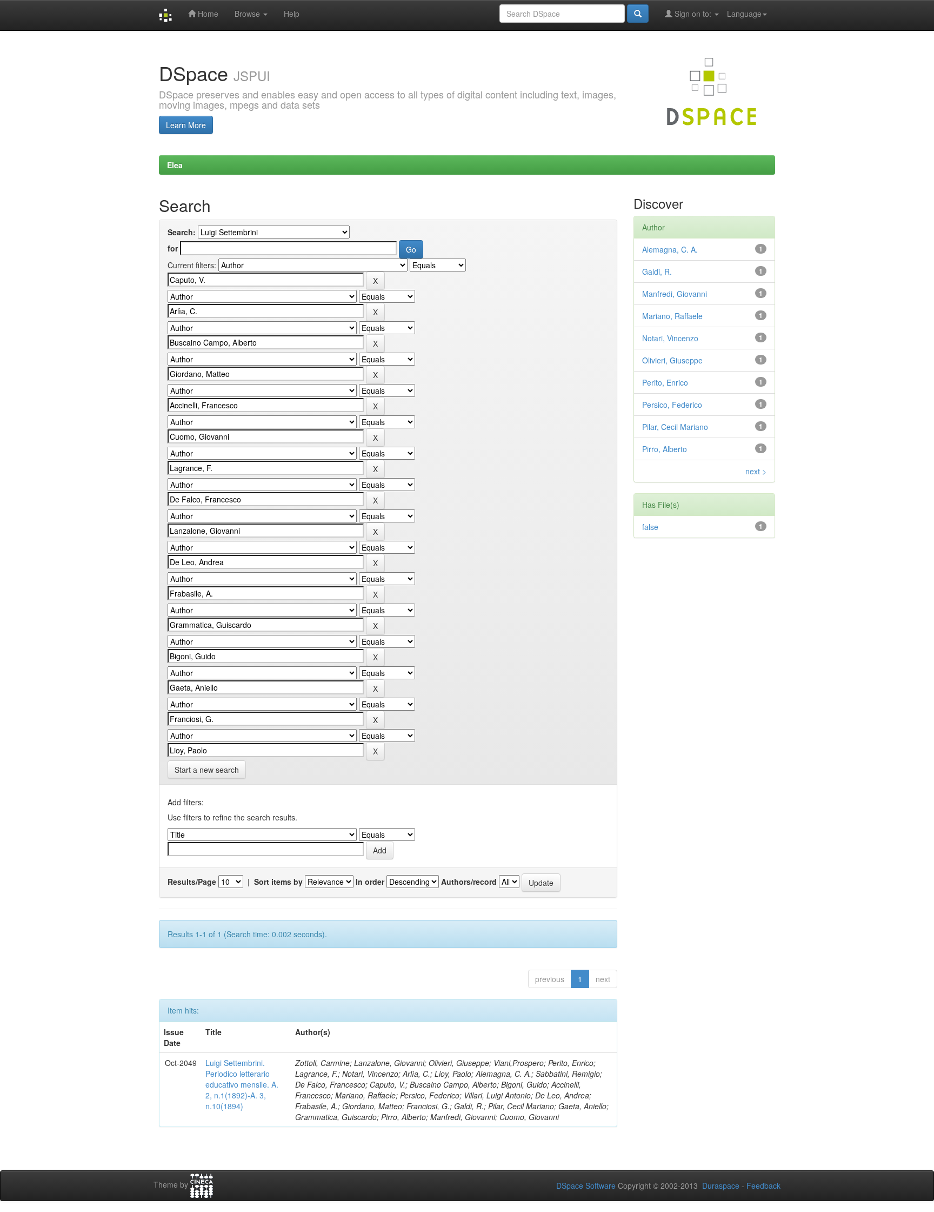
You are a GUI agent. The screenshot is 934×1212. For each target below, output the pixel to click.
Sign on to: (692, 13)
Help (291, 13)
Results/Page (192, 881)
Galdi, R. (657, 271)
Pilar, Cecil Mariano (675, 426)
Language (744, 13)
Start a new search (207, 769)
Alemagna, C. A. (670, 249)
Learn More (186, 125)
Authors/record (469, 881)
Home (207, 13)
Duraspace (720, 1185)
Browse (248, 13)
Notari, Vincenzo (670, 338)
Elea (175, 165)
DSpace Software (586, 1185)
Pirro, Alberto (664, 448)
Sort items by (278, 881)
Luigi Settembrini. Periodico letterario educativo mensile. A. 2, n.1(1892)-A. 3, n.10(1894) (241, 1084)
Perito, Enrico (665, 382)
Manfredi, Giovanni (674, 293)
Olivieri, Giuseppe (672, 360)
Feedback (763, 1185)
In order (370, 881)
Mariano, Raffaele (672, 315)
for (173, 248)
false (650, 526)
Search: (182, 232)
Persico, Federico (672, 404)
